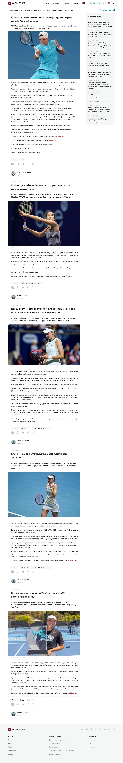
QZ (94, 3)
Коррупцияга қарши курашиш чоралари (61, 750)
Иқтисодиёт (12, 750)
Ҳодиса (29, 10)
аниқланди (48, 144)
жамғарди (52, 140)
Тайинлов (23, 10)
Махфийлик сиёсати (55, 743)
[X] (33, 164)
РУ (96, 3)
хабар (24, 421)
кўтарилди (60, 136)
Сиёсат (10, 743)
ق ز (106, 3)
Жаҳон (10, 754)
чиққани (20, 132)
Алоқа (91, 743)
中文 (102, 3)
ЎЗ (109, 3)
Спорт (22, 160)
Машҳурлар (24, 428)
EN (99, 3)
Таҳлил (76, 3)
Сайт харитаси (94, 740)
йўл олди (73, 560)
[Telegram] (22, 164)
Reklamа (92, 747)
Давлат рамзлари (54, 747)
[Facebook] (27, 164)
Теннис (14, 160)
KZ (91, 3)
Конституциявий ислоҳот (55, 10)
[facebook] (96, 729)
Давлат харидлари (55, 754)
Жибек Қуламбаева (27, 283)
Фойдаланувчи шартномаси (58, 740)
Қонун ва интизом (39, 10)
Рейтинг (30, 700)
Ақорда (16, 10)
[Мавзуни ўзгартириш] (84, 3)
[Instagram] (12, 164)
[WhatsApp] (17, 164)
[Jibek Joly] (104, 10)
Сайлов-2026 (68, 10)
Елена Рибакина (38, 428)
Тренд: (10, 10)
